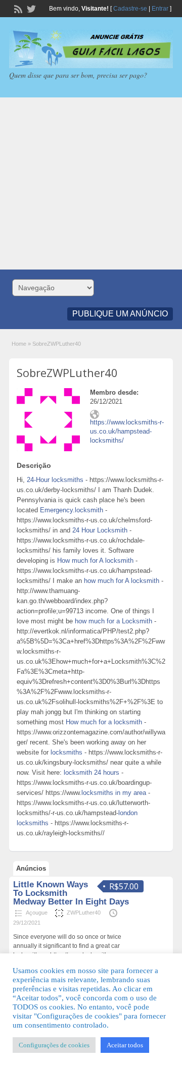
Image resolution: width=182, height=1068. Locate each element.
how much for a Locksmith (113, 621)
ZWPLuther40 (84, 913)
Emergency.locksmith (71, 510)
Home (19, 344)
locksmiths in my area (113, 792)
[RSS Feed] (17, 8)
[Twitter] (30, 8)
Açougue (37, 913)
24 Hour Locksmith (99, 530)
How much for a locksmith (104, 722)
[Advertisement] (91, 183)
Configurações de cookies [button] (54, 1045)
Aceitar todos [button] (125, 1045)
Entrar (160, 8)
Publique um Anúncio (120, 313)
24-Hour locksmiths (55, 480)
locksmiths (66, 752)
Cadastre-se (130, 8)
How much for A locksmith (95, 560)
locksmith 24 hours (91, 772)
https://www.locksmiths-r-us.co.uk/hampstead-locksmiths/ (127, 431)
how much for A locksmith (121, 580)
